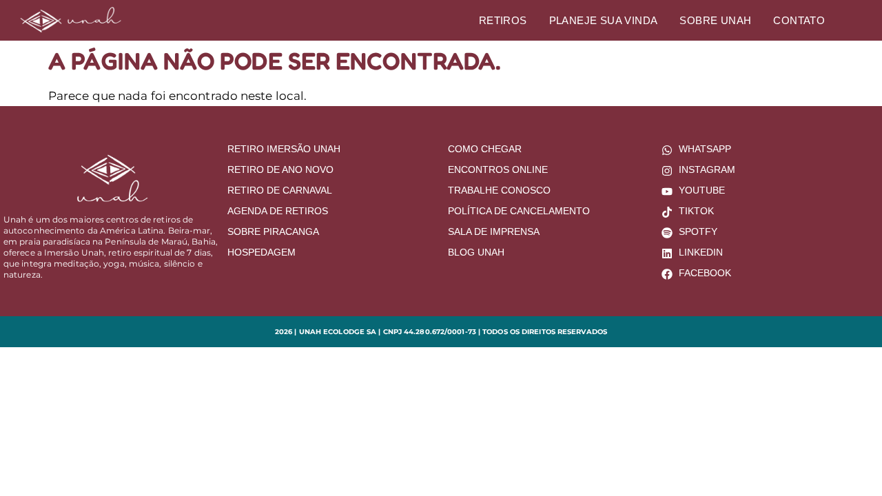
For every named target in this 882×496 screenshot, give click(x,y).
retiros (503, 20)
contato (799, 20)
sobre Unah (715, 20)
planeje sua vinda (603, 20)
